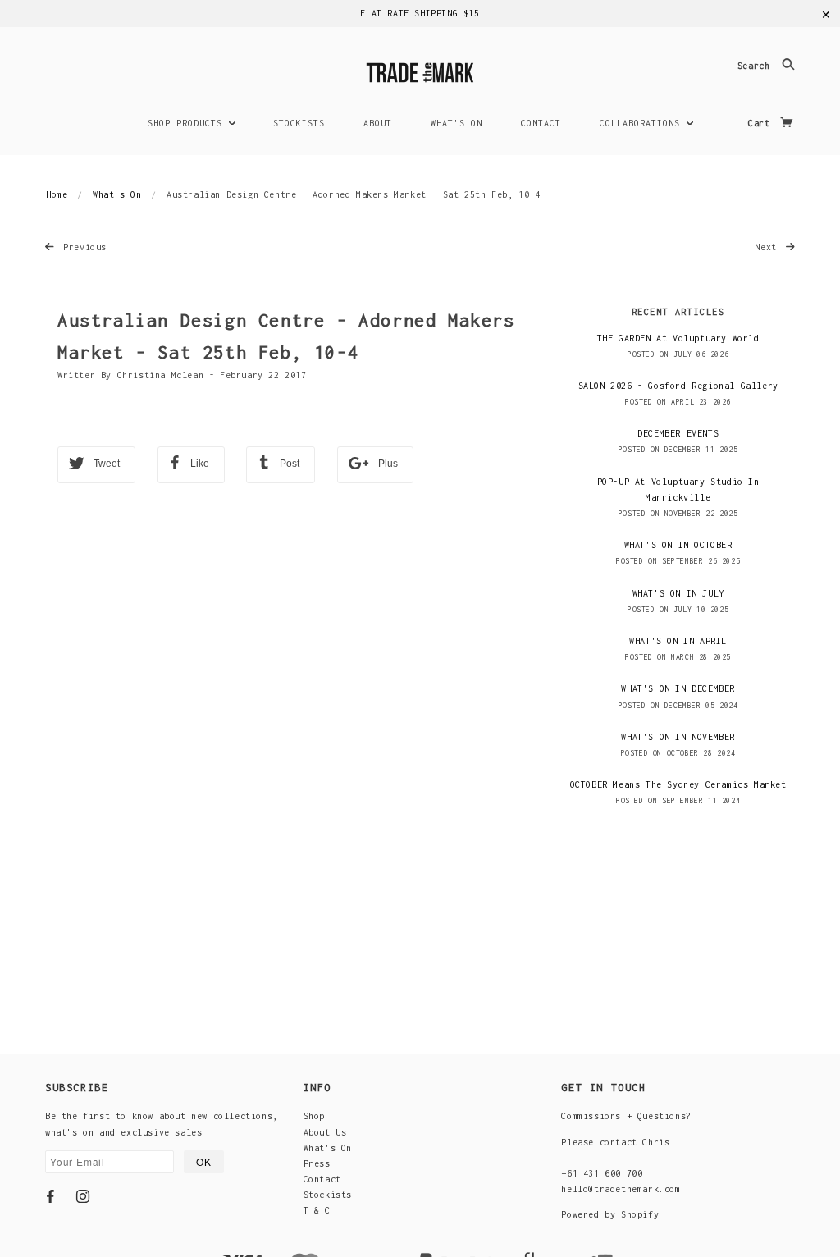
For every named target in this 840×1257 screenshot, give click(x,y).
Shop (314, 1116)
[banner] (420, 70)
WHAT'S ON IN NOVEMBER (678, 737)
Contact (322, 1179)
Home (56, 194)
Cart (761, 123)
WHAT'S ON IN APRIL (678, 641)
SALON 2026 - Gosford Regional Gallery (678, 386)
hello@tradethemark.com (620, 1189)
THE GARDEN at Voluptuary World (678, 338)
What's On (117, 194)
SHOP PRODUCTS (188, 123)
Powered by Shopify (610, 1214)
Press (317, 1163)
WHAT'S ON (456, 123)
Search (756, 66)
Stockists (328, 1195)
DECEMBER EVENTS (678, 433)
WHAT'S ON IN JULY (678, 593)
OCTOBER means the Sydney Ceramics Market (678, 784)
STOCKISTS (299, 123)
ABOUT (377, 123)
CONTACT (541, 123)
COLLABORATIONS (643, 123)
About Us (325, 1132)
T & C (317, 1210)
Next (768, 247)
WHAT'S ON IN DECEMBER (678, 688)
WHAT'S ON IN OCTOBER (678, 545)
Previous (82, 247)
